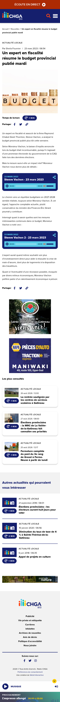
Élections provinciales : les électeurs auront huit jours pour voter (37, 509)
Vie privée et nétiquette (30, 620)
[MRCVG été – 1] (30, 579)
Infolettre (30, 628)
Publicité (30, 616)
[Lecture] (7, 186)
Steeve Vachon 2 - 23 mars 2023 (25, 237)
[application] (30, 186)
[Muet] (44, 186)
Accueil (5, 29)
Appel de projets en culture (35, 556)
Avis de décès (30, 637)
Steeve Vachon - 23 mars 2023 (24, 179)
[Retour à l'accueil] (23, 16)
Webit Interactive (37, 675)
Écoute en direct (27, 4)
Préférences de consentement (30, 672)
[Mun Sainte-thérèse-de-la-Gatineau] (30, 316)
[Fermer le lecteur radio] (54, 681)
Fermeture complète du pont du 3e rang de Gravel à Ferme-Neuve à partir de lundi (34, 456)
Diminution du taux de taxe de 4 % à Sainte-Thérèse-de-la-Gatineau (38, 534)
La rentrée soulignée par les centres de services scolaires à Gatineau (35, 400)
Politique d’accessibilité (30, 641)
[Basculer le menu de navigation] (55, 16)
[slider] (50, 186)
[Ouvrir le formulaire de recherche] (48, 16)
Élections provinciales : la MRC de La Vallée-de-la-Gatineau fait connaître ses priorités (34, 427)
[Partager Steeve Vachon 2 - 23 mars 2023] (54, 235)
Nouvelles (15, 29)
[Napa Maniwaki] (30, 355)
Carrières (30, 624)
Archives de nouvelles (30, 633)
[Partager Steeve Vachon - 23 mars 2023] (54, 177)
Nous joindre (30, 645)
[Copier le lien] (27, 124)
